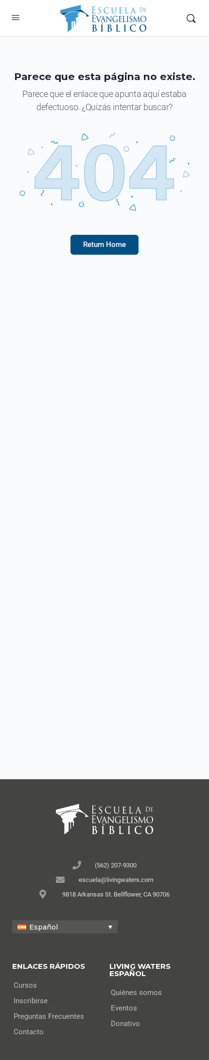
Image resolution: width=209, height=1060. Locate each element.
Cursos (25, 985)
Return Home (104, 244)
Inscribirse (31, 1000)
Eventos (124, 1008)
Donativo (125, 1023)
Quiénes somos (136, 992)
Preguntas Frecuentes (49, 1016)
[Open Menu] (15, 17)
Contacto (29, 1031)
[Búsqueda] (191, 18)
